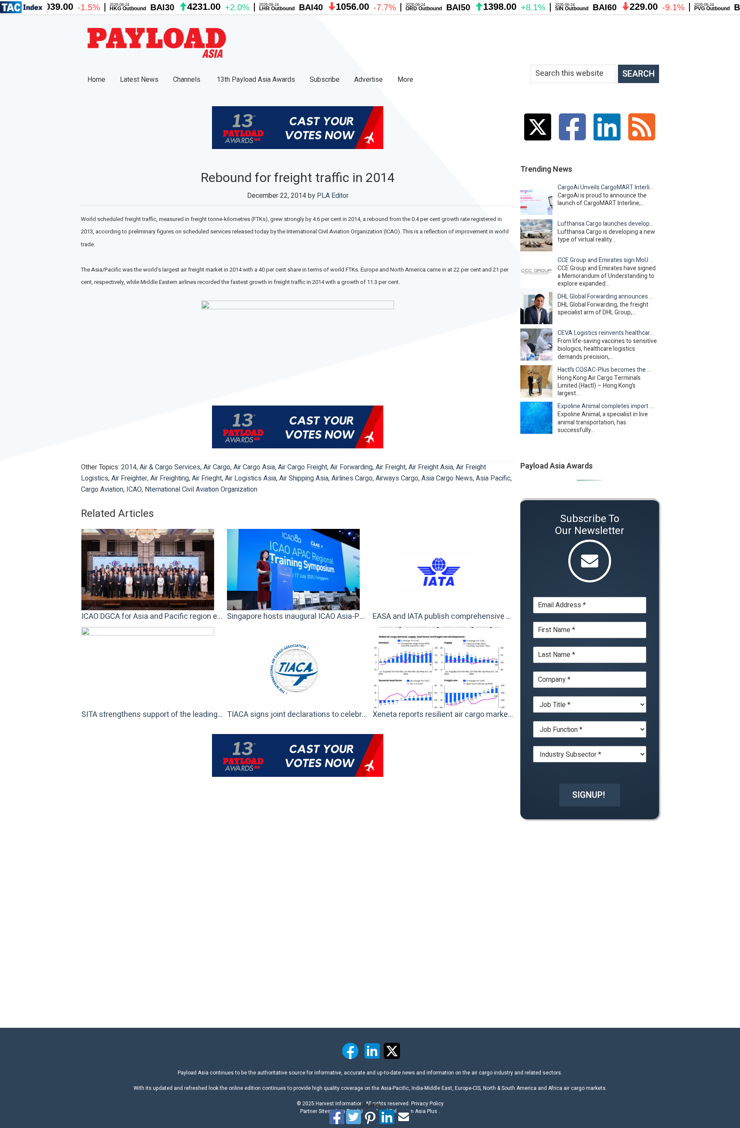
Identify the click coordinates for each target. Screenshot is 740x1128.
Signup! (588, 795)
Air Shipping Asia (303, 478)
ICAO (134, 489)
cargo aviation (102, 489)
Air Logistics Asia (250, 478)
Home (96, 80)
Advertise (368, 80)
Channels (187, 80)
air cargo (216, 467)
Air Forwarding (351, 467)
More (406, 80)
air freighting (169, 478)
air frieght (207, 478)
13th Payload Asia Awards (256, 80)
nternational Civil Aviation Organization (201, 489)
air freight (391, 467)
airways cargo (397, 478)
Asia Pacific (493, 478)
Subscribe (325, 80)
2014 (129, 467)
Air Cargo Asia (254, 467)
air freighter (129, 478)
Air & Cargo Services (170, 467)
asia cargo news (447, 478)
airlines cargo (352, 478)
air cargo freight (302, 467)
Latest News (139, 80)
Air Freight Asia (431, 467)
